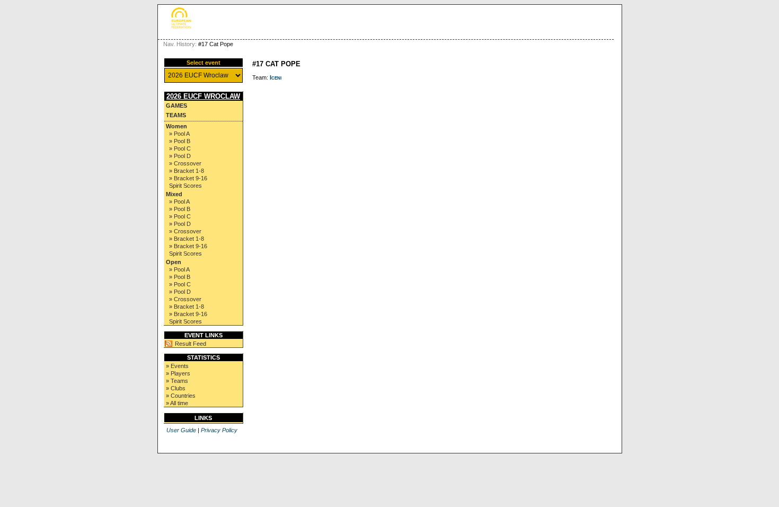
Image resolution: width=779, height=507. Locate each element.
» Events (177, 366)
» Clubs (175, 388)
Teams (176, 115)
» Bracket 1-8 (186, 171)
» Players (178, 373)
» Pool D (180, 156)
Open (173, 262)
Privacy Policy (219, 430)
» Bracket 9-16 (188, 178)
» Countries (181, 395)
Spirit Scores (185, 185)
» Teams (177, 381)
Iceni (275, 77)
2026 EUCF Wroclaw (203, 96)
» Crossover (185, 163)
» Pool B (179, 141)
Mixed (174, 194)
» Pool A (179, 133)
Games (176, 105)
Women (176, 126)
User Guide (181, 430)
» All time (177, 403)
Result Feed (190, 343)
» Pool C (180, 148)
